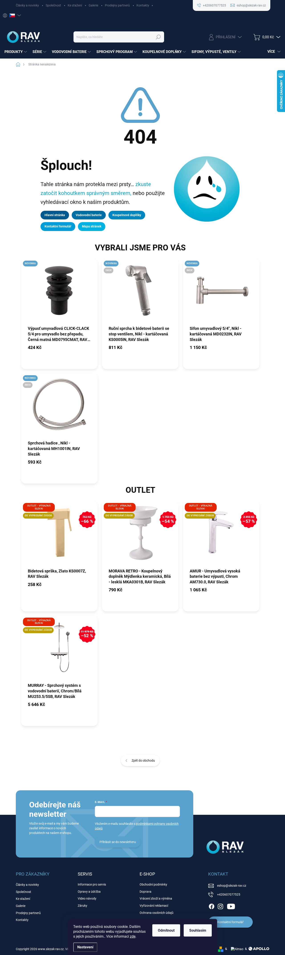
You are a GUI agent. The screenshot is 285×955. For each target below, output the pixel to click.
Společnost (53, 5)
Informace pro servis (92, 884)
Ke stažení (75, 5)
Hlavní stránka (55, 215)
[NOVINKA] (59, 292)
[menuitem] (16, 52)
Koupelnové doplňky (126, 215)
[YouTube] (231, 905)
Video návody (87, 898)
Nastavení (85, 947)
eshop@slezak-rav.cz (231, 885)
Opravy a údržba (89, 891)
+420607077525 (228, 894)
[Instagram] (220, 905)
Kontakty (142, 5)
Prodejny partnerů (117, 5)
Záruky (82, 905)
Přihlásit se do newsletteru (118, 842)
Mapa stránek (91, 226)
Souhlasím (197, 930)
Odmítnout (166, 930)
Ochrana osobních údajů (156, 912)
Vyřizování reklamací (154, 905)
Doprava (145, 891)
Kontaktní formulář (58, 226)
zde (132, 936)
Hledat (158, 37)
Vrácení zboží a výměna (156, 898)
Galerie (93, 5)
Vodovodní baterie (89, 215)
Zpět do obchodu (143, 760)
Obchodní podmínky (153, 884)
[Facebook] (211, 905)
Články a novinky (27, 5)
